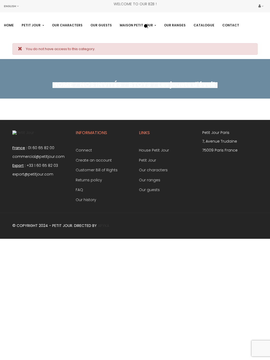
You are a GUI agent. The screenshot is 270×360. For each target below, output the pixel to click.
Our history (86, 199)
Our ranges (149, 180)
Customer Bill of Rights (97, 170)
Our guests (149, 189)
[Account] (260, 6)
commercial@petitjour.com (38, 156)
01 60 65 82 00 (41, 147)
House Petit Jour (154, 150)
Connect (84, 150)
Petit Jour (147, 160)
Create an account (94, 160)
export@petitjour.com (32, 174)
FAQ (79, 189)
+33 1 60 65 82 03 (42, 165)
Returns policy (89, 180)
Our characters (153, 170)
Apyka (103, 225)
